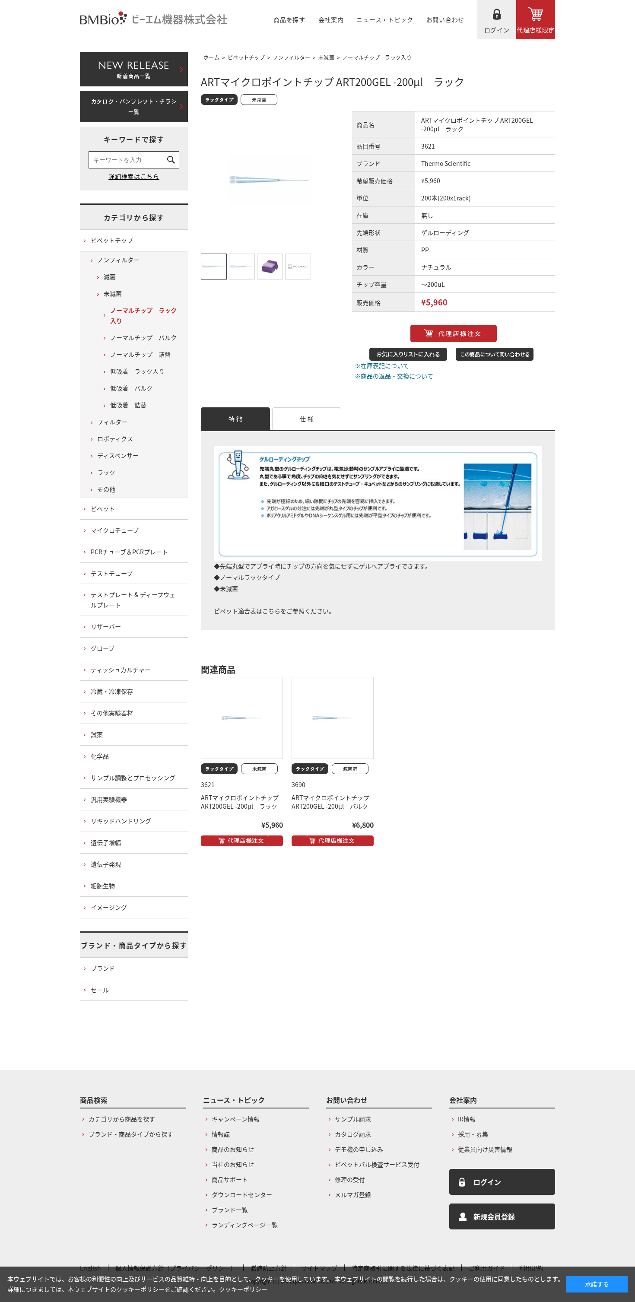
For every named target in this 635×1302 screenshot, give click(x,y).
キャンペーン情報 (236, 1119)
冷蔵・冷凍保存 (112, 691)
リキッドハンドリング (121, 820)
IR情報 (467, 1119)
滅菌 (110, 276)
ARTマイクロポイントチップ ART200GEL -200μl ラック (240, 801)
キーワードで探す (134, 139)
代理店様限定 (536, 29)
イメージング (109, 907)
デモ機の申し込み (359, 1149)
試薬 (97, 734)
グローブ (102, 648)
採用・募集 (473, 1134)
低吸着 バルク (131, 388)
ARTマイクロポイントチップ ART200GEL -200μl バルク (330, 801)
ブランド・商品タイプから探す (134, 945)
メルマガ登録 (353, 1194)
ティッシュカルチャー (121, 669)
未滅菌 (326, 57)
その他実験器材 (112, 712)
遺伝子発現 (106, 864)
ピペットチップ (246, 57)
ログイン (497, 29)
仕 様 (307, 418)
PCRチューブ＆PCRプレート (129, 551)
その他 (106, 489)
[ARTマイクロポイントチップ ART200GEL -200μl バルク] (332, 718)
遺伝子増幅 (106, 842)
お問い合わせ (445, 19)
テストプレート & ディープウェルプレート (133, 599)
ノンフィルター (291, 57)
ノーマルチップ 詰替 (140, 354)
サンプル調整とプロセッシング (133, 777)
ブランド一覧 (230, 1209)
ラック (106, 472)
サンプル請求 (353, 1119)
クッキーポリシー (243, 1289)
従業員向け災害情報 (485, 1149)
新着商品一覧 (133, 68)
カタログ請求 (353, 1134)
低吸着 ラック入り (137, 371)
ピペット (103, 508)
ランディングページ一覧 (245, 1224)
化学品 (100, 756)
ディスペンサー (118, 455)
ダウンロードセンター (242, 1194)
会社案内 (331, 19)
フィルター (112, 421)
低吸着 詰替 (128, 404)
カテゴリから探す (134, 217)
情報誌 (221, 1134)
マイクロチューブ (115, 530)
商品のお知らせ (233, 1149)
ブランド (103, 968)
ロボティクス (115, 438)
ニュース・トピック (384, 19)
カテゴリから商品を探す (122, 1119)
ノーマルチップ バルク (143, 337)
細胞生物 (103, 885)
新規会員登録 (494, 1216)
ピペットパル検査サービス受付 (377, 1164)
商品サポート (230, 1179)
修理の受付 (350, 1179)
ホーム (211, 57)
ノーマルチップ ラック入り (377, 57)
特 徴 (235, 418)
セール (100, 989)
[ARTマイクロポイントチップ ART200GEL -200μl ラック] (242, 718)
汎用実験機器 (109, 799)
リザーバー (106, 626)
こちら (271, 611)
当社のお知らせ (233, 1164)
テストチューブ (112, 573)
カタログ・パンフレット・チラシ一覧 (134, 106)
